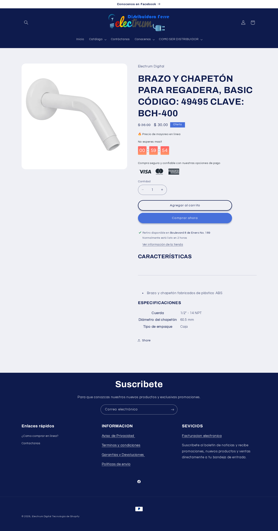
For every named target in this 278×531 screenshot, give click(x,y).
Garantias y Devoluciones (123, 455)
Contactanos (31, 443)
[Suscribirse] (172, 409)
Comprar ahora (185, 217)
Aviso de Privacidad (118, 436)
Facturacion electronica (202, 436)
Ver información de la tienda (162, 244)
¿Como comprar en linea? (40, 436)
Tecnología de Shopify (65, 516)
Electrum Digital (41, 516)
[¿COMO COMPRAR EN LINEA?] (144, 455)
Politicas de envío (116, 464)
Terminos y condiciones (121, 445)
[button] (26, 22)
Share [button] (146, 340)
